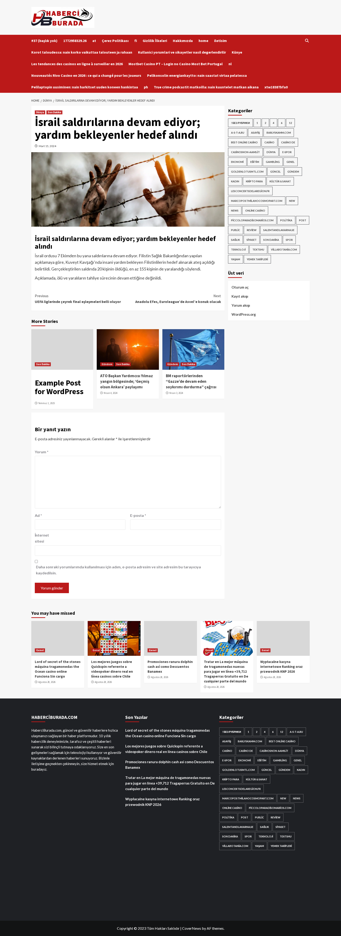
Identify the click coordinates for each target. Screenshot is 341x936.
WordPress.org (244, 314)
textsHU (258, 249)
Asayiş (255, 132)
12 (290, 122)
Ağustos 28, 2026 (46, 682)
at (94, 40)
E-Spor (287, 152)
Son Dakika (54, 112)
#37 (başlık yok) (44, 40)
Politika (286, 220)
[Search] (307, 41)
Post (302, 220)
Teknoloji (238, 249)
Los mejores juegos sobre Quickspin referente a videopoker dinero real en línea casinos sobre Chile (166, 749)
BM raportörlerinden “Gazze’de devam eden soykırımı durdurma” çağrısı (191, 381)
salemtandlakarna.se (278, 230)
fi (135, 40)
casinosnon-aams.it (245, 152)
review (252, 230)
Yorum (41, 452)
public (235, 230)
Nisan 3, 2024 (176, 393)
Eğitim (254, 161)
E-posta (138, 515)
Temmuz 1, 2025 (46, 403)
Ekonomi (237, 161)
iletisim (220, 40)
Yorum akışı (241, 305)
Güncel (275, 171)
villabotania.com (284, 249)
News (234, 210)
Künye (237, 52)
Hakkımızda (183, 40)
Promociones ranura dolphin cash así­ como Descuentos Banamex (170, 666)
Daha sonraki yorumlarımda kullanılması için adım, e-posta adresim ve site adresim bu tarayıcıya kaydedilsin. (118, 570)
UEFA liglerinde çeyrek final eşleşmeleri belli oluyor (78, 298)
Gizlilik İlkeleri (155, 40)
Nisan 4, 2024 (110, 393)
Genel (290, 161)
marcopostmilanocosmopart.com (256, 200)
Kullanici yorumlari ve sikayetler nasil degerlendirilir (182, 52)
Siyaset (252, 239)
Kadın (235, 181)
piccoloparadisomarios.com (252, 220)
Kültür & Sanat (280, 181)
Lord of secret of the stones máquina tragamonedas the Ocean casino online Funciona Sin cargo (167, 733)
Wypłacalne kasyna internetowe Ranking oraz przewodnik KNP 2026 (281, 666)
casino (269, 142)
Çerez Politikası (115, 40)
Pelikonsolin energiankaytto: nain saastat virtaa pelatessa (197, 75)
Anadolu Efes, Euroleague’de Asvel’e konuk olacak (178, 298)
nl (230, 63)
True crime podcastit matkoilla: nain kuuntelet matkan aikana (206, 87)
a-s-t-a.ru (237, 132)
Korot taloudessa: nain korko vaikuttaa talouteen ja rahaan (81, 52)
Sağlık (235, 239)
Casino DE (288, 142)
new (292, 200)
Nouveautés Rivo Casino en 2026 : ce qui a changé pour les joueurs (86, 75)
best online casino (244, 142)
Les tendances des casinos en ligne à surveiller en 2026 (77, 63)
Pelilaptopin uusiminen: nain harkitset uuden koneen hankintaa (84, 87)
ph (146, 87)
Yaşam (235, 259)
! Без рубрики (240, 122)
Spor (289, 239)
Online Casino (255, 210)
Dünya (40, 112)
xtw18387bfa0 (276, 87)
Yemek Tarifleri (257, 259)
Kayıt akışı (240, 296)
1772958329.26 (75, 40)
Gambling (273, 161)
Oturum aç (240, 287)
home (203, 40)
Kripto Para (254, 181)
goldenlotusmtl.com (247, 171)
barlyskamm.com (279, 132)
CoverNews (191, 928)
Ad (38, 515)
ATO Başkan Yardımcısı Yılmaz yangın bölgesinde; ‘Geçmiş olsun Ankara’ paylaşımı (126, 381)
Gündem (107, 364)
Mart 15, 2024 (47, 146)
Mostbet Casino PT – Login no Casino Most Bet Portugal (176, 63)
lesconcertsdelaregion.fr (250, 191)
